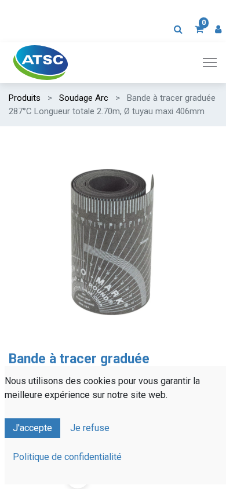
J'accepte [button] (32, 427)
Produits (25, 98)
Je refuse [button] (90, 427)
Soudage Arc (83, 98)
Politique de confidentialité (67, 456)
